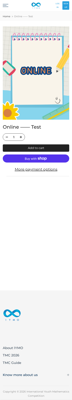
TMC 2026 (11, 355)
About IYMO (13, 348)
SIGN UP (66, 5)
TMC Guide (12, 363)
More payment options (36, 169)
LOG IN (58, 5)
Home (6, 16)
